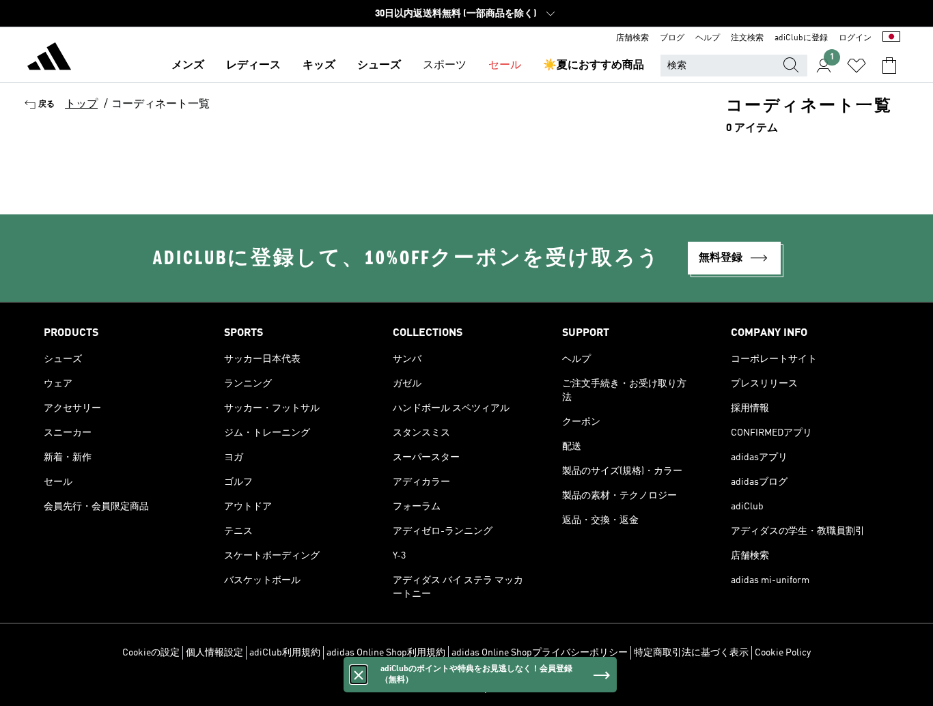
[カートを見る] (889, 65)
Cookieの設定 (151, 653)
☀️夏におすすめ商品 (593, 65)
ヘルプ (707, 38)
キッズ (319, 65)
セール (504, 65)
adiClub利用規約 (284, 653)
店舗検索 (632, 38)
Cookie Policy (783, 653)
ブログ (672, 38)
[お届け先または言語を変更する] (891, 38)
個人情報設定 (214, 653)
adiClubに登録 (801, 38)
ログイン (855, 38)
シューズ (379, 65)
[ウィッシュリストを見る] (856, 65)
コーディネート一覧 (160, 104)
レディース (253, 65)
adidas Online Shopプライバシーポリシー (539, 653)
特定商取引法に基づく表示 (691, 653)
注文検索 (747, 38)
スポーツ (444, 65)
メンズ (187, 65)
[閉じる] (358, 674)
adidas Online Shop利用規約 (385, 653)
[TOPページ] (49, 58)
